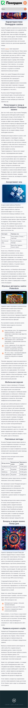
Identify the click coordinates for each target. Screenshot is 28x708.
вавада (7, 48)
